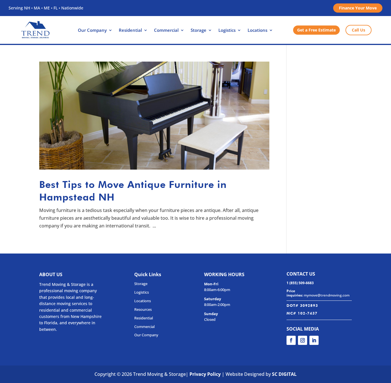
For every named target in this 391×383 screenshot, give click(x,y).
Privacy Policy (205, 374)
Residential (130, 30)
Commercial (166, 30)
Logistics (227, 30)
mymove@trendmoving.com (326, 295)
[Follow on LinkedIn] (314, 340)
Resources (143, 309)
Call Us (358, 30)
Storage (198, 30)
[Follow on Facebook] (291, 340)
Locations (257, 30)
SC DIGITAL (284, 374)
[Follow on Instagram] (302, 340)
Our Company (92, 30)
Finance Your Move (358, 8)
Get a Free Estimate (316, 30)
